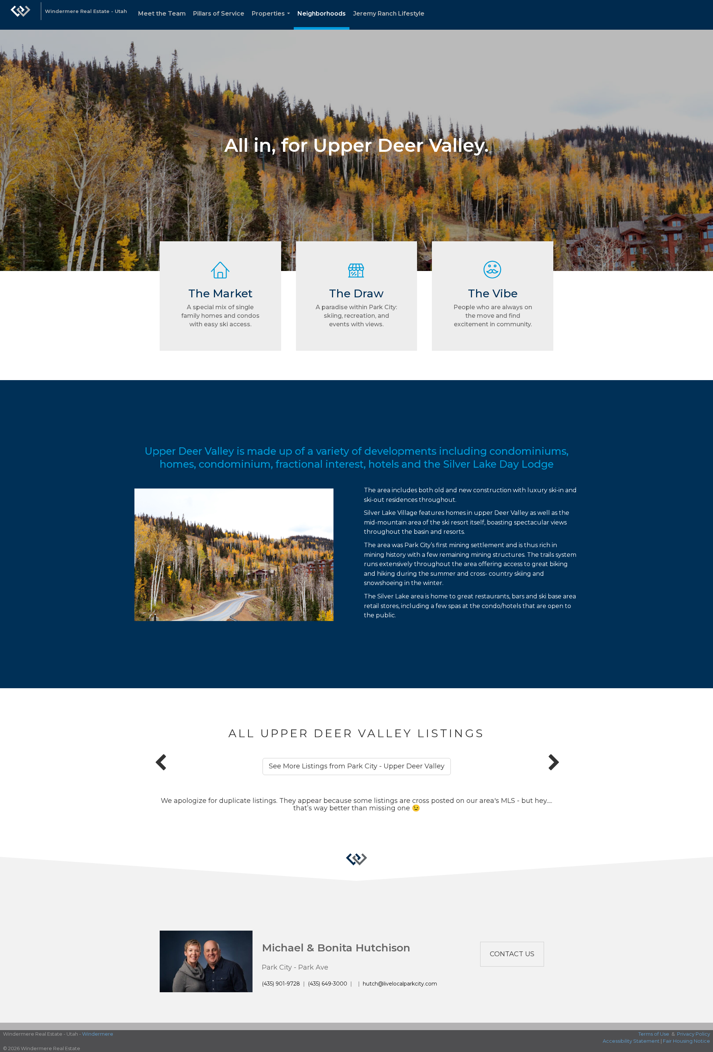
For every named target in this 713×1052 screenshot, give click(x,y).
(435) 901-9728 (281, 983)
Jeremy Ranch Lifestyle (388, 13)
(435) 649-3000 (327, 983)
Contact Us (512, 954)
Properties (272, 20)
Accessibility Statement (631, 1041)
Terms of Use (653, 1034)
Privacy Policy (693, 1034)
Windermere (97, 1034)
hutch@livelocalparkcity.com (400, 983)
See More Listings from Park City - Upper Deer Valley (357, 766)
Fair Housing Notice (686, 1041)
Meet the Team (162, 13)
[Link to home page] (20, 15)
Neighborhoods (321, 13)
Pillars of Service (218, 13)
